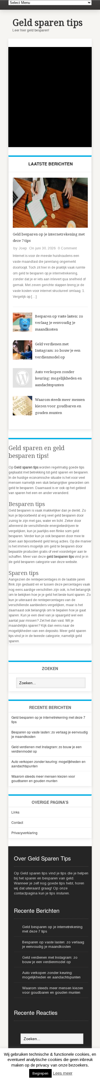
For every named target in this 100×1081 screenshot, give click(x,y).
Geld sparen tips (47, 23)
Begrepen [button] (40, 1073)
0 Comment (67, 248)
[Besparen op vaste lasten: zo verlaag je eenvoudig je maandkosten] (22, 331)
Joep (23, 248)
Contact (17, 822)
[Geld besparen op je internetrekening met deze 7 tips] (50, 227)
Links (15, 812)
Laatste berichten (50, 164)
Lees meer (62, 1073)
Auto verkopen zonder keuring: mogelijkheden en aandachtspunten (58, 378)
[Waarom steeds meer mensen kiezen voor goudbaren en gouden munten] (22, 414)
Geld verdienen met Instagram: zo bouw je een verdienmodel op (57, 350)
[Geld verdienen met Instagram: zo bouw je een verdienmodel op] (22, 359)
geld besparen (24, 562)
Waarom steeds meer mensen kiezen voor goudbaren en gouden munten (60, 406)
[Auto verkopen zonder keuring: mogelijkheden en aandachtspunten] (22, 386)
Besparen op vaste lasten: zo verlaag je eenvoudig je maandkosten (59, 322)
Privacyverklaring (24, 832)
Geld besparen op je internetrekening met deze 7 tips (48, 719)
